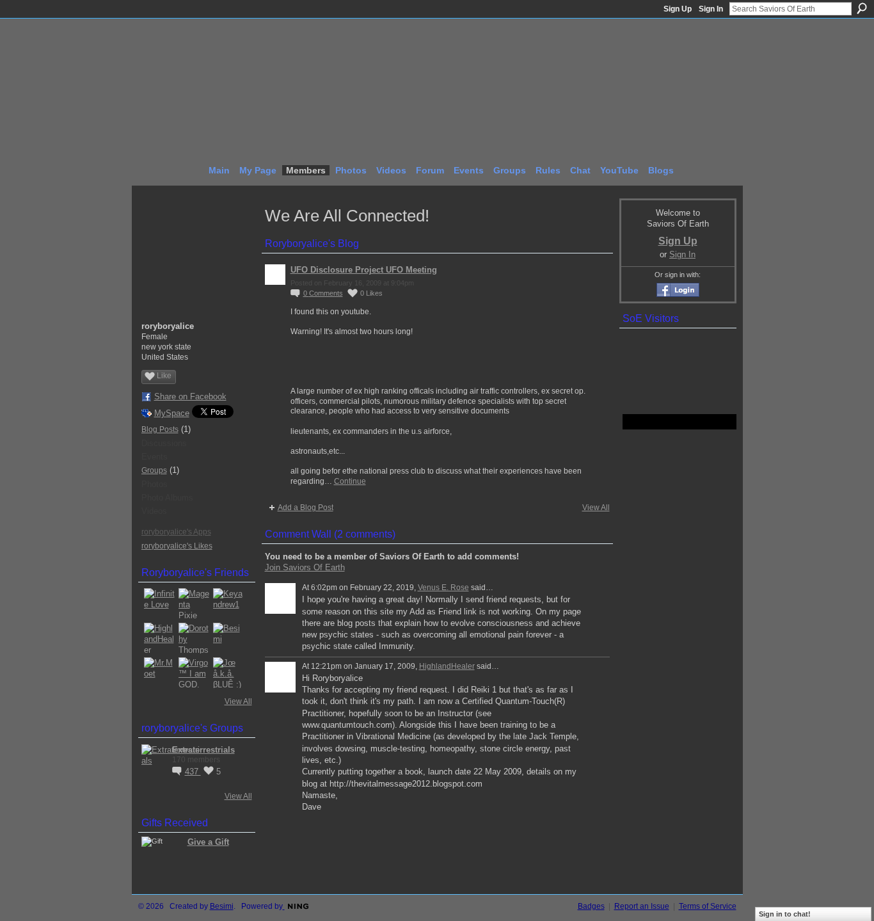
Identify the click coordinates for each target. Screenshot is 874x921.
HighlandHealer (447, 666)
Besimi (222, 906)
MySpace (171, 413)
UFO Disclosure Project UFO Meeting (363, 270)
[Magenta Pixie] (194, 603)
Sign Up (677, 8)
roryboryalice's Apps (176, 531)
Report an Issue (641, 906)
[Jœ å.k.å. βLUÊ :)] (228, 672)
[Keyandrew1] (228, 603)
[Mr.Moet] (159, 672)
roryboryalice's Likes (176, 545)
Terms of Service (707, 906)
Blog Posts (160, 429)
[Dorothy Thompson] (194, 638)
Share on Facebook (190, 396)
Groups (154, 470)
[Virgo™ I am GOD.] (194, 672)
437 (193, 771)
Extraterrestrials (203, 750)
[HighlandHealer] (159, 638)
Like (164, 375)
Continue (350, 481)
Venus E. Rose (443, 587)
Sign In (711, 8)
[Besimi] (228, 638)
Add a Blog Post (305, 507)
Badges (591, 906)
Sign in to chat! (785, 914)
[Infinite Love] (159, 603)
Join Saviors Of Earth (305, 567)
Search (862, 8)
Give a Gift (208, 842)
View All (238, 701)
